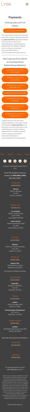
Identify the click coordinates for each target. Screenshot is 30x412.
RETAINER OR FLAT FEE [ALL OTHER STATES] (15, 115)
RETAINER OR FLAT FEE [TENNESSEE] (15, 107)
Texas (15, 296)
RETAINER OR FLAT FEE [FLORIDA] (15, 100)
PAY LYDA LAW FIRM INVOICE (15, 30)
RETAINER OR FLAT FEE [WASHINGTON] (15, 86)
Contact (27, 154)
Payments (10, 154)
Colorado (16, 183)
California (15, 205)
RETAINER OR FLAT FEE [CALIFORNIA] (15, 79)
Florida (15, 237)
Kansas (15, 355)
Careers (19, 154)
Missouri (15, 257)
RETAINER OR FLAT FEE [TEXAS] (15, 93)
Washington (15, 320)
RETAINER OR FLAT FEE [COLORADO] (15, 71)
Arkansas (15, 342)
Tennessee (15, 277)
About (2, 154)
